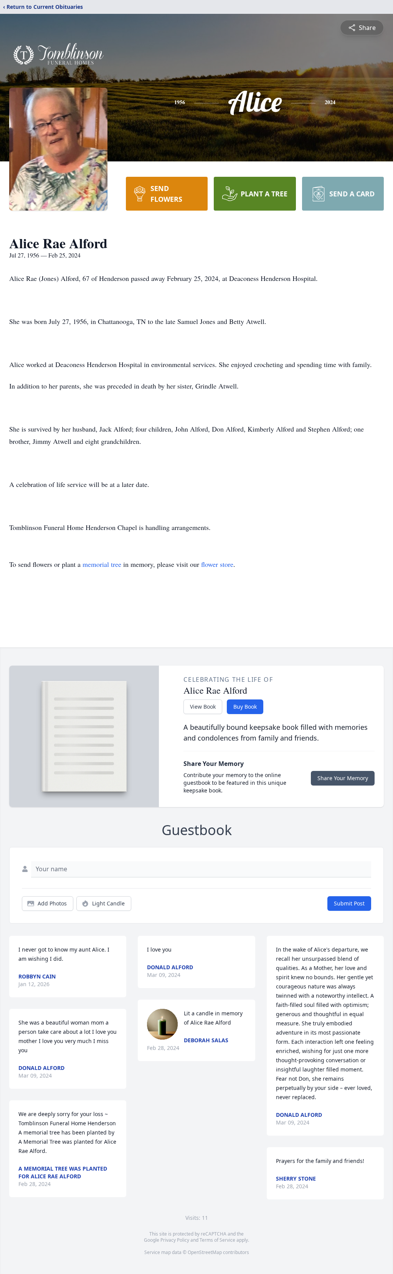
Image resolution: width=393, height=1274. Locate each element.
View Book (203, 706)
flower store (217, 564)
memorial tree (102, 564)
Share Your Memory (342, 778)
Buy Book (245, 706)
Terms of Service (217, 1240)
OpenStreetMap (205, 1252)
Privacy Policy (174, 1240)
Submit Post (349, 903)
